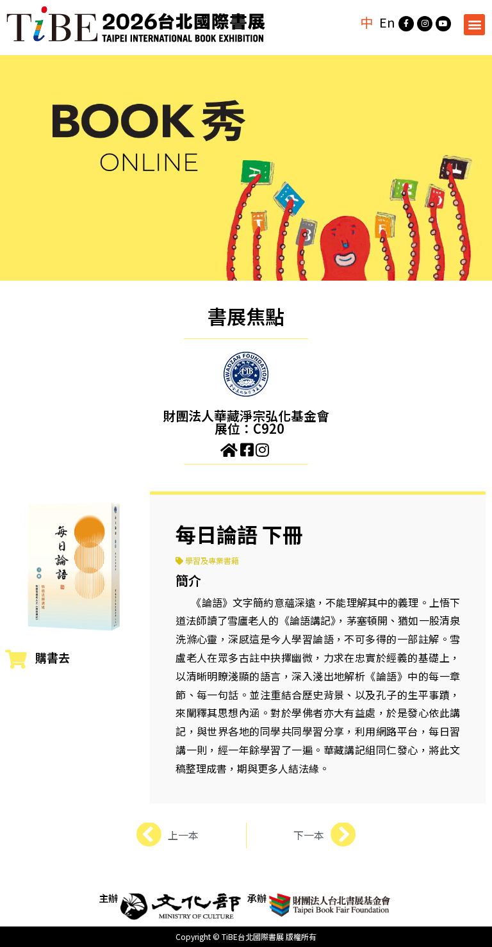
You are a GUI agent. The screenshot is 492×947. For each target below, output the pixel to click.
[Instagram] (424, 23)
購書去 (52, 657)
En (387, 22)
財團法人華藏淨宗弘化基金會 (246, 415)
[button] (474, 24)
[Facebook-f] (406, 23)
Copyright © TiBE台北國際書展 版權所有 (246, 936)
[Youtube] (443, 23)
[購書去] (16, 659)
